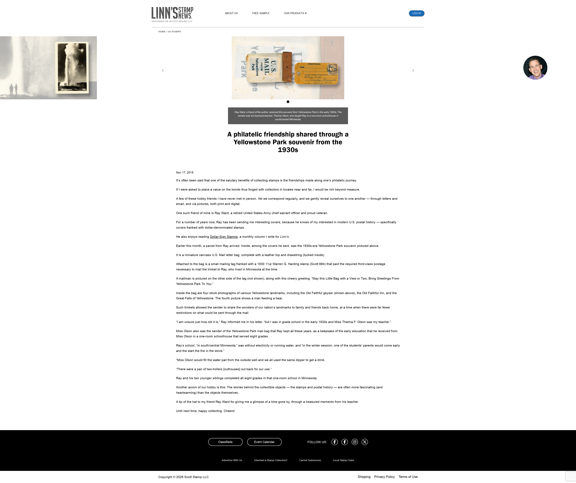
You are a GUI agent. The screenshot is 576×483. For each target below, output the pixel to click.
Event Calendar (264, 442)
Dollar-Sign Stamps (224, 236)
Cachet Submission (310, 460)
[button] (163, 70)
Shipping (364, 477)
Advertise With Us (232, 460)
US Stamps (174, 31)
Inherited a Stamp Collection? (270, 460)
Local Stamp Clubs (343, 460)
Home (161, 31)
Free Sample (261, 13)
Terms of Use (408, 477)
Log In (416, 13)
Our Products (294, 13)
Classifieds (225, 442)
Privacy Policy (384, 477)
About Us (231, 13)
